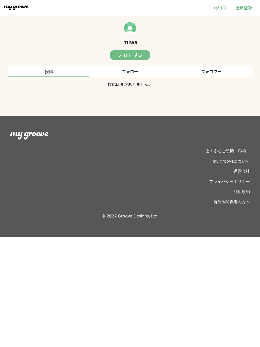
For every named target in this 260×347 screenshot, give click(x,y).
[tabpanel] (130, 84)
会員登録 (244, 8)
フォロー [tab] (130, 71)
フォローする (130, 55)
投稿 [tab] (49, 71)
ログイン (219, 8)
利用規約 (242, 191)
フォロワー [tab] (211, 71)
